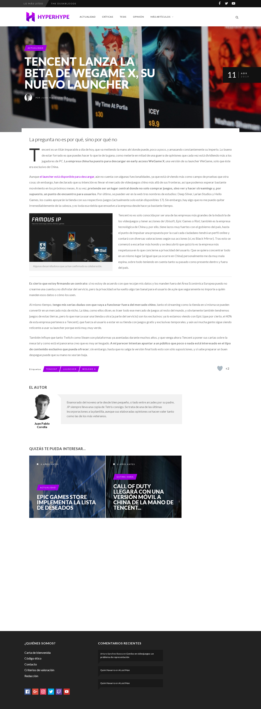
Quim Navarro (107, 670)
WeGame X (89, 369)
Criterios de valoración (39, 670)
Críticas (107, 16)
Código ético (32, 658)
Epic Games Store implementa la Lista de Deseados (66, 502)
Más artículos (160, 16)
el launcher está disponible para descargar (67, 176)
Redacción (31, 676)
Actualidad (88, 16)
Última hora (125, 477)
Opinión (138, 16)
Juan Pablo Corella (54, 98)
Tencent (51, 369)
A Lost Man (124, 670)
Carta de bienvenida (37, 652)
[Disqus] (105, 573)
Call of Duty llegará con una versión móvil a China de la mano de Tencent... (143, 496)
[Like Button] (220, 368)
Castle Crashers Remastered (73, 4)
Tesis (123, 16)
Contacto (30, 664)
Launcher (70, 369)
